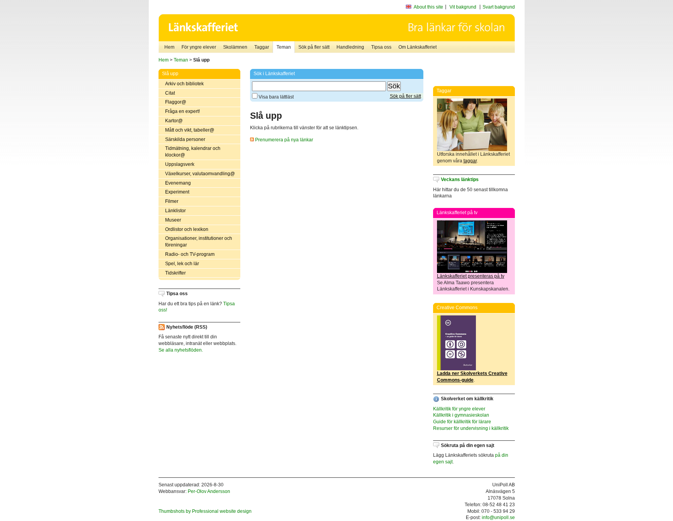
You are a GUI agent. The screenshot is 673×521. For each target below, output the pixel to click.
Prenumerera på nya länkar (283, 140)
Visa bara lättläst (275, 97)
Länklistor (175, 210)
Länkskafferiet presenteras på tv (470, 276)
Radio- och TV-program (190, 254)
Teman (284, 47)
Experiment (177, 192)
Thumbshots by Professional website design (205, 511)
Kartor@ (174, 120)
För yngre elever (198, 47)
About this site (428, 7)
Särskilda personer (185, 139)
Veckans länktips (460, 179)
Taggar (261, 47)
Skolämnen (235, 47)
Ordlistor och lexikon (186, 229)
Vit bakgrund (462, 7)
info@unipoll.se (498, 517)
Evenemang (178, 183)
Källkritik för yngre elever (459, 409)
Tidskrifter (175, 273)
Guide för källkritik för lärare (462, 421)
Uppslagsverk (179, 164)
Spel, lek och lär (182, 263)
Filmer (171, 201)
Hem (169, 47)
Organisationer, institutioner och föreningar (198, 242)
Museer (173, 220)
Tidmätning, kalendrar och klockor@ (192, 152)
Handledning (350, 47)
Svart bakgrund (499, 7)
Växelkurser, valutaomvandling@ (200, 173)
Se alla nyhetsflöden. (181, 350)
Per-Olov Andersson (209, 491)
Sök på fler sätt (313, 47)
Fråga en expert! (182, 111)
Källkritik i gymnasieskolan (461, 415)
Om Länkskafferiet (417, 47)
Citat (170, 93)
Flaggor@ (175, 102)
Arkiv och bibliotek (184, 83)
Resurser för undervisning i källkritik (471, 428)
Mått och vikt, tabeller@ (189, 130)
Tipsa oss (381, 47)
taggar (470, 161)
